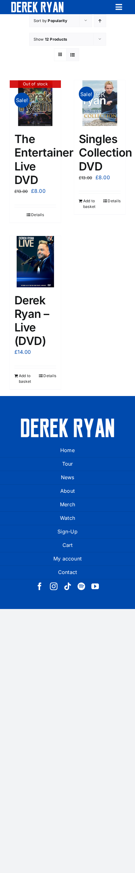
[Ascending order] (100, 20)
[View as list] (73, 55)
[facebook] (39, 586)
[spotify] (81, 586)
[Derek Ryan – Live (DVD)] (35, 261)
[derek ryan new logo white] (37, 4)
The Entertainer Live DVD (43, 159)
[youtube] (95, 586)
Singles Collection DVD (105, 152)
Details (37, 214)
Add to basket (89, 203)
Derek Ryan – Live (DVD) (31, 320)
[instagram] (53, 586)
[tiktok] (67, 586)
